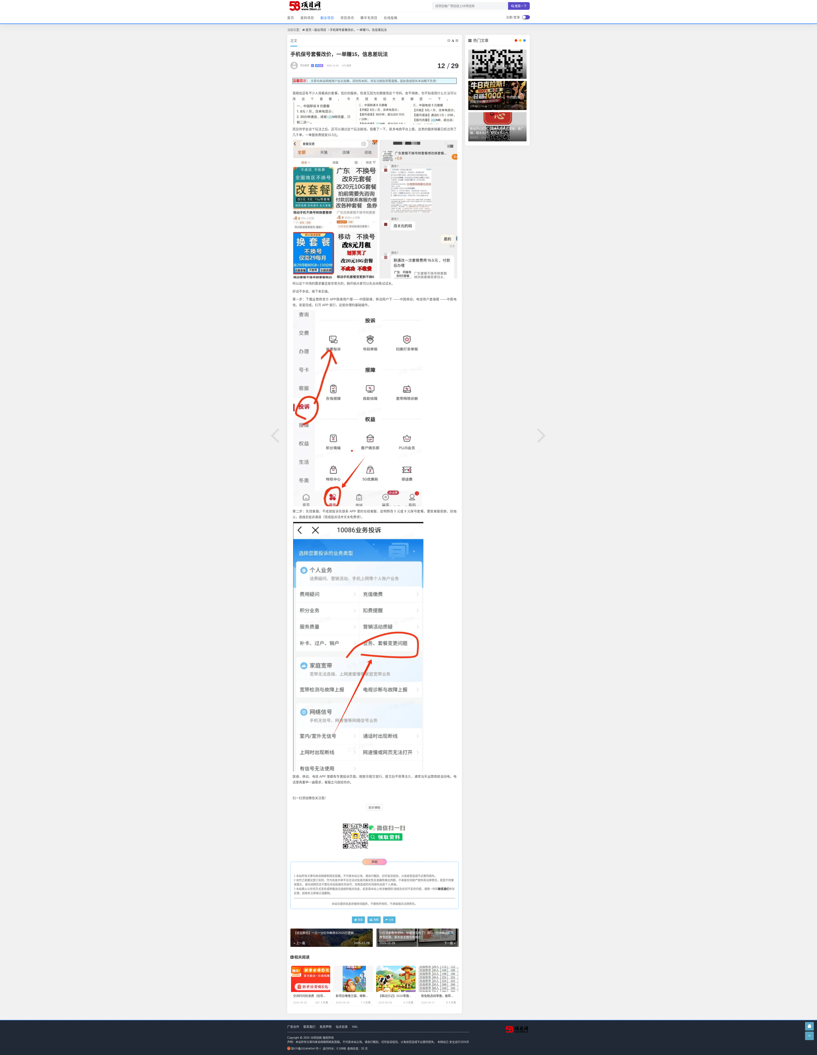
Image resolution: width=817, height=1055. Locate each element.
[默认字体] (453, 41)
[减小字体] (449, 41)
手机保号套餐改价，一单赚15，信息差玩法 (358, 30)
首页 (290, 18)
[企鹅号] (809, 1026)
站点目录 (342, 1027)
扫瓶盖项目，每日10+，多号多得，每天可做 (496, 68)
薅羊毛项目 (368, 18)
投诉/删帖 (374, 807)
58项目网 (316, 1037)
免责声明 (325, 1027)
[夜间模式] (526, 17)
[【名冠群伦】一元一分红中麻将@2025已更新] (275, 434)
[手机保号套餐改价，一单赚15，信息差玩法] (375, 112)
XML (355, 1027)
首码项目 (307, 18)
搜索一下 (521, 6)
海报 (376, 920)
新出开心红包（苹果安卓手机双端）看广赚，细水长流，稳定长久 (497, 130)
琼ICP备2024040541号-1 (306, 1048)
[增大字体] (457, 41)
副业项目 (327, 18)
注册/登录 (513, 17)
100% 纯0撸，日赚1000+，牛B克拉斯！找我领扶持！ (496, 99)
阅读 (360, 920)
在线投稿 (390, 18)
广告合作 (293, 1027)
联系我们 (443, 889)
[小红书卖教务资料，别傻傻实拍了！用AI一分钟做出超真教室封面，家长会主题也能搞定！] (542, 434)
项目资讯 (347, 18)
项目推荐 (311, 65)
